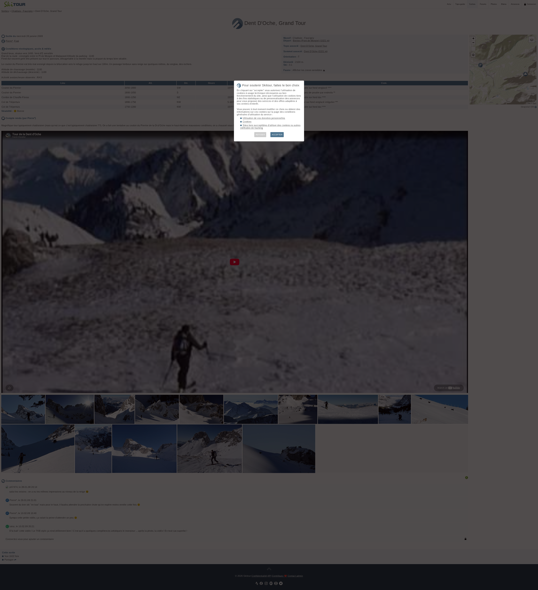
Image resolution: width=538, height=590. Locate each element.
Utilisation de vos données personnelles (264, 118)
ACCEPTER (277, 135)
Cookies (247, 121)
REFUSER (260, 135)
